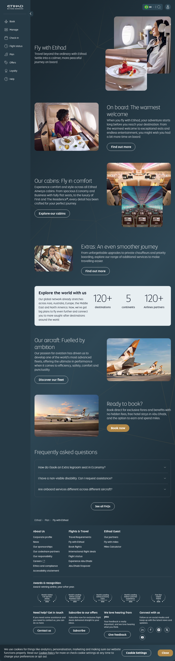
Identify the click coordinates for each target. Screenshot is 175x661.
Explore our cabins (52, 213)
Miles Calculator (112, 546)
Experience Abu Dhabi (80, 561)
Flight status (76, 556)
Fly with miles (111, 541)
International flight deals (82, 551)
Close (165, 653)
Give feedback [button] (117, 634)
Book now (118, 428)
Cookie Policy (47, 652)
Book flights (75, 546)
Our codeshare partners (46, 551)
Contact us (44, 630)
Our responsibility (42, 556)
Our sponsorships (42, 546)
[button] (30, 13)
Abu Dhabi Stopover (79, 565)
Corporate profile (42, 537)
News (36, 541)
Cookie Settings (136, 653)
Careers (37, 561)
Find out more (121, 147)
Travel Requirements (80, 537)
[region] (87, 653)
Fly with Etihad (76, 541)
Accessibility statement (46, 570)
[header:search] (159, 6)
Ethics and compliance (45, 565)
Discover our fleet (51, 380)
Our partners (111, 537)
